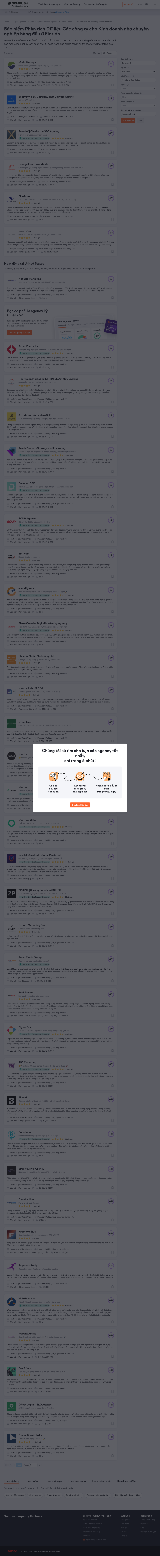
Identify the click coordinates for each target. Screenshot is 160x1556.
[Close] (124, 747)
